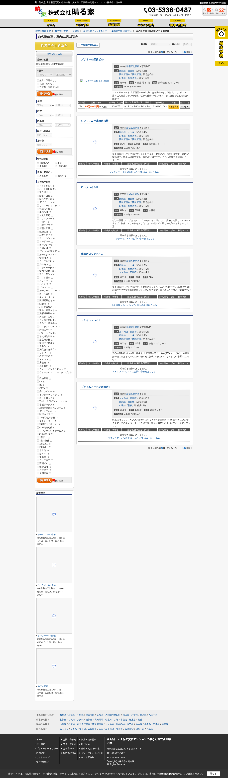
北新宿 (136, 66)
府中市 (134, 715)
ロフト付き (46, 277)
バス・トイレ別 (48, 333)
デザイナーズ (47, 202)
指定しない (45, 163)
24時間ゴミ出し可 (49, 424)
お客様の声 (68, 748)
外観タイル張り (48, 317)
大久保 (131, 71)
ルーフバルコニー (49, 290)
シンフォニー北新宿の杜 (94, 120)
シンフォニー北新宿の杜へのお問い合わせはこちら (134, 172)
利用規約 (40, 753)
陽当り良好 (46, 195)
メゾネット (46, 280)
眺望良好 (45, 231)
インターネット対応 (50, 395)
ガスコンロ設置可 (49, 251)
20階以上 (45, 447)
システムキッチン (49, 326)
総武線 (122, 71)
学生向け (45, 258)
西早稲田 (92, 729)
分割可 (44, 222)
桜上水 (132, 719)
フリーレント (47, 238)
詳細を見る (174, 106)
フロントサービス (49, 421)
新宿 (130, 405)
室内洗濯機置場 (48, 271)
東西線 (165, 724)
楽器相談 (45, 192)
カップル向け (47, 261)
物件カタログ (42, 761)
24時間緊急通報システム (52, 408)
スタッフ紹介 (69, 744)
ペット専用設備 (48, 189)
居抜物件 (45, 470)
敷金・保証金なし (48, 80)
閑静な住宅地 (47, 199)
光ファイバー (47, 391)
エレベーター (47, 297)
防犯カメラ (46, 414)
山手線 (122, 78)
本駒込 (124, 719)
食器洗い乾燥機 (48, 323)
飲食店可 (45, 466)
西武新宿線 (124, 74)
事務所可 (45, 212)
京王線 (130, 724)
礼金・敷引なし (47, 84)
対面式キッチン (48, 330)
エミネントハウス (91, 320)
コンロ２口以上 (48, 320)
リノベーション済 (49, 205)
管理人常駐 (46, 228)
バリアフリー (47, 218)
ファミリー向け (48, 267)
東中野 (119, 729)
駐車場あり (46, 434)
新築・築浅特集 (88, 739)
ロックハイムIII (89, 187)
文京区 (100, 715)
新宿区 (129, 66)
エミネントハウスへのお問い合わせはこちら (134, 371)
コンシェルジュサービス (52, 430)
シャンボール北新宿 (47, 585)
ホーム (39, 739)
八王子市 (153, 715)
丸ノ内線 (123, 272)
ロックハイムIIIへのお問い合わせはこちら (134, 238)
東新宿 (82, 729)
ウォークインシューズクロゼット (54, 373)
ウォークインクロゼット (52, 369)
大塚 (116, 719)
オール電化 (46, 294)
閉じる (213, 773)
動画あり (62, 176)
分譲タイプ (46, 225)
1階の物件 (45, 440)
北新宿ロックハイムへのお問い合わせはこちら (134, 305)
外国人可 (45, 248)
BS (42, 385)
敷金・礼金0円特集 (90, 748)
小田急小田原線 (152, 724)
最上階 (44, 450)
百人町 (71, 719)
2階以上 (44, 437)
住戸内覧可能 (47, 427)
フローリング (47, 274)
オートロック (47, 398)
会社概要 (40, 744)
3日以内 (43, 166)
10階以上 (45, 444)
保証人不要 (46, 208)
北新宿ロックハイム (92, 254)
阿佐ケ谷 (140, 729)
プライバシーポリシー (47, 748)
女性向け (45, 264)
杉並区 (71, 715)
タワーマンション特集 (92, 753)
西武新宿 (136, 74)
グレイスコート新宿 (47, 534)
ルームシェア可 (48, 254)
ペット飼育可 (47, 186)
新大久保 (132, 78)
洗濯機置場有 (47, 313)
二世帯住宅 (46, 235)
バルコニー (46, 287)
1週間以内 (62, 166)
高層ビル (45, 463)
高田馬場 (98, 719)
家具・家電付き (48, 310)
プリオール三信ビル (92, 59)
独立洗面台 (46, 356)
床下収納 (45, 366)
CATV (43, 388)
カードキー (46, 241)
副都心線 (120, 724)
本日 (59, 163)
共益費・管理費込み (49, 87)
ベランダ (45, 284)
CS (42, 381)
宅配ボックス (47, 404)
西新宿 (133, 272)
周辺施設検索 (69, 753)
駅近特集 (85, 744)
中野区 (80, 715)
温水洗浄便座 (47, 343)
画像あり (43, 176)
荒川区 (143, 715)
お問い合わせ (69, 739)
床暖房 (44, 362)
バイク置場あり (48, 307)
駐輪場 (44, 303)
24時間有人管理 (48, 417)
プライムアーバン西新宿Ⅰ (96, 386)
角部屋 (44, 457)
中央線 (139, 724)
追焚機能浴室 (47, 336)
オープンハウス (48, 245)
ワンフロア (46, 460)
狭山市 (126, 715)
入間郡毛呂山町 (113, 715)
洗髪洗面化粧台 (48, 349)
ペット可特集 (87, 757)
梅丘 (140, 719)
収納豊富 (45, 378)
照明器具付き (47, 300)
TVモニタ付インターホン (53, 401)
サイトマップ (42, 757)
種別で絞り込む (54, 53)
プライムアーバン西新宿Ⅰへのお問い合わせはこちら (134, 438)
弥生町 (108, 719)
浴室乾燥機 (46, 339)
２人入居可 (46, 215)
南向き (44, 453)
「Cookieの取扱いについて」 (169, 774)
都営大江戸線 (83, 724)
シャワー (45, 353)
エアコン (45, 359)
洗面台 (44, 346)
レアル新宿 (43, 686)
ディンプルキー (48, 411)
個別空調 (45, 473)
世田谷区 (90, 715)
